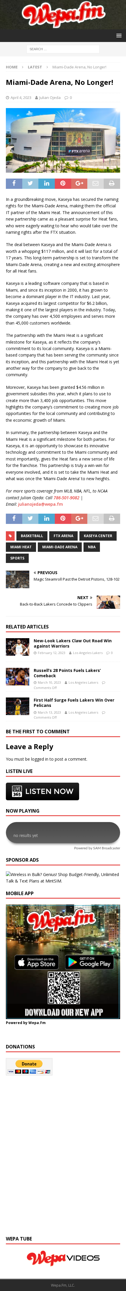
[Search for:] (63, 48)
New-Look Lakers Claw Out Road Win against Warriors (73, 643)
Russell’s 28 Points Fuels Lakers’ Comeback (67, 673)
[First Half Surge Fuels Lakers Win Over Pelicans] (17, 706)
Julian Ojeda (50, 97)
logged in (39, 759)
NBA (92, 546)
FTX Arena (63, 535)
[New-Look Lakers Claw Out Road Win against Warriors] (17, 647)
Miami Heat (21, 546)
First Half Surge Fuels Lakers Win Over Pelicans (74, 702)
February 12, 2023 (51, 652)
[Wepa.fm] (63, 25)
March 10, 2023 (49, 682)
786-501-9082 (66, 497)
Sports (17, 558)
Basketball (32, 535)
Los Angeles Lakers (88, 652)
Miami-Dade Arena (59, 546)
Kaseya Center (98, 535)
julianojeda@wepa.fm (40, 504)
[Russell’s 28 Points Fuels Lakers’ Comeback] (17, 676)
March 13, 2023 (49, 712)
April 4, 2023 (21, 97)
